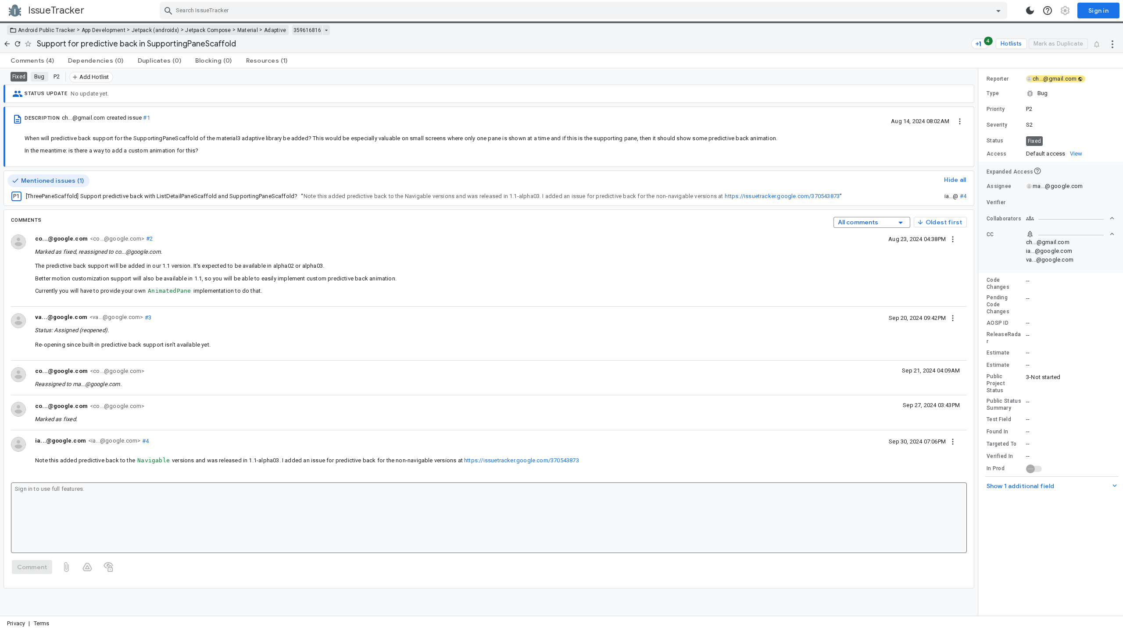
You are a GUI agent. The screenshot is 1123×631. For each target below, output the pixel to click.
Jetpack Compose (208, 30)
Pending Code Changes (998, 304)
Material (247, 30)
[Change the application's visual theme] (1030, 10)
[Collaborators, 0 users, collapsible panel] (1070, 218)
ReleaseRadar (1004, 337)
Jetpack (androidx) (155, 30)
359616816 (307, 30)
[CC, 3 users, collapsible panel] (1070, 234)
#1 (146, 117)
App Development (104, 30)
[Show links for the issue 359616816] (326, 30)
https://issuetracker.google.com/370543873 (782, 196)
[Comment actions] (953, 239)
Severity (997, 125)
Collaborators (1004, 219)
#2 (148, 238)
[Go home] (7, 44)
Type (993, 93)
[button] (1051, 93)
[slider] (979, 342)
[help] (1047, 10)
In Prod (996, 468)
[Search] (168, 10)
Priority (996, 109)
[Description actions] (960, 121)
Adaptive (275, 30)
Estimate (998, 353)
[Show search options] (998, 10)
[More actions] (1112, 44)
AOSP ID (998, 323)
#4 (963, 196)
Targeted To (1001, 444)
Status (995, 141)
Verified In (1000, 456)
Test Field (999, 419)
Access (997, 154)
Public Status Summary (1004, 404)
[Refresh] (17, 44)
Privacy (16, 623)
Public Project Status (996, 383)
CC (990, 234)
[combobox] (584, 10)
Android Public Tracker (46, 30)
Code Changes (998, 283)
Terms (42, 623)
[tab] (32, 60)
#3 (147, 317)
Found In (997, 432)
